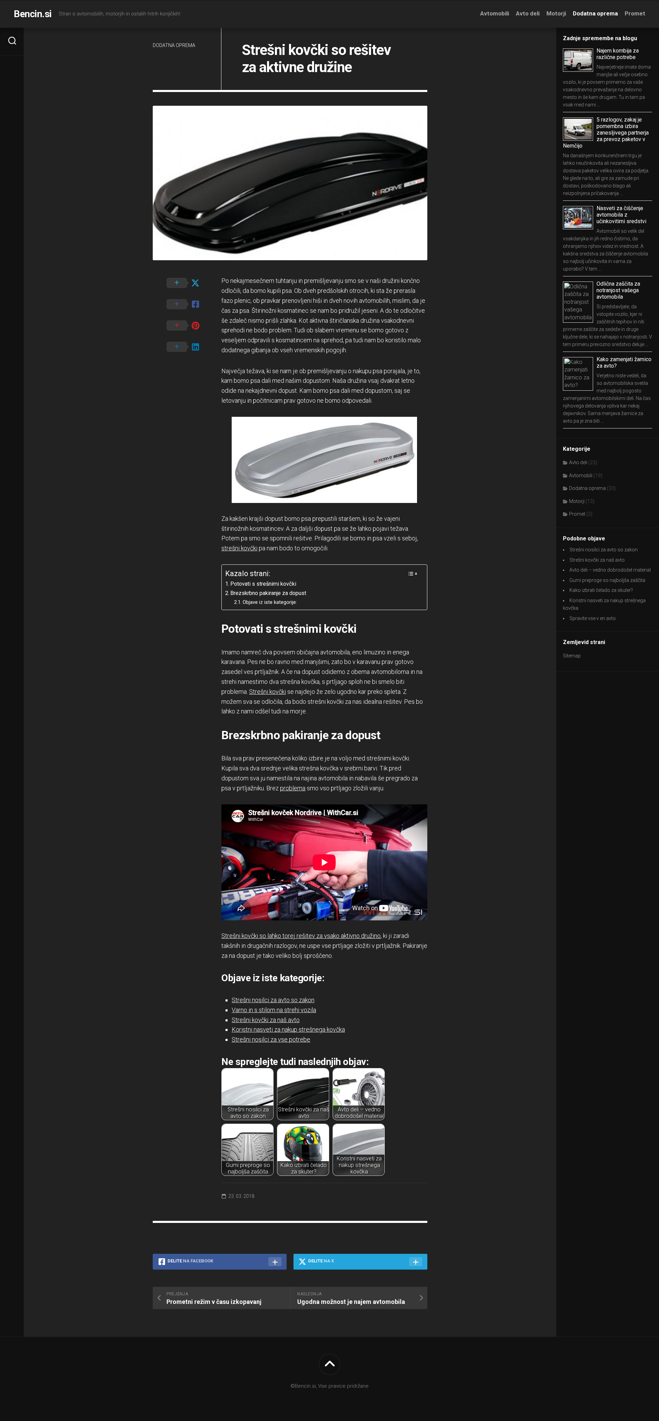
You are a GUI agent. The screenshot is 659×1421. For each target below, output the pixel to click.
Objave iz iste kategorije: (270, 602)
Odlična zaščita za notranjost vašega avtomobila (618, 290)
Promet (635, 13)
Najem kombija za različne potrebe (618, 53)
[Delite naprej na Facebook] (187, 304)
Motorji (556, 13)
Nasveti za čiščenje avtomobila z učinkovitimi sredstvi (621, 215)
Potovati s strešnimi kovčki (263, 584)
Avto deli (528, 13)
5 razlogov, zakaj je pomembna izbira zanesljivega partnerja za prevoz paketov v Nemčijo (606, 132)
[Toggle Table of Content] (412, 573)
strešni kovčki (239, 548)
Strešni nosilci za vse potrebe (271, 1039)
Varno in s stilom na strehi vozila (274, 1009)
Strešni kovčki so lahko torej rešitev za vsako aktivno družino (301, 935)
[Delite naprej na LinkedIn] (187, 347)
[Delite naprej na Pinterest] (187, 325)
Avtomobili (494, 13)
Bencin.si (33, 14)
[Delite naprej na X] (187, 283)
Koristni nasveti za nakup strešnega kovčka (288, 1029)
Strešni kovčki (267, 691)
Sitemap (572, 655)
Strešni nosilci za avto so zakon (273, 1000)
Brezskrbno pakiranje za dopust (268, 593)
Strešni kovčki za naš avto (266, 1019)
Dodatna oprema (595, 13)
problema (292, 788)
